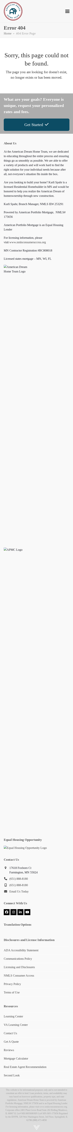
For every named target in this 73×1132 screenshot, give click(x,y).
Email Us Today (19, 891)
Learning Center (13, 1016)
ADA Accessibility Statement (21, 950)
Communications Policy (18, 958)
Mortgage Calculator (16, 1058)
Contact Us (10, 1033)
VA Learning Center (16, 1024)
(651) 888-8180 (18, 878)
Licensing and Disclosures (19, 967)
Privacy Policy (12, 984)
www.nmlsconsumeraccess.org (27, 242)
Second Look (12, 1075)
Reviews (9, 1050)
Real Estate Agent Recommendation (25, 1067)
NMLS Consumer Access (19, 975)
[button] (67, 11)
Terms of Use (12, 992)
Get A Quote (11, 1041)
